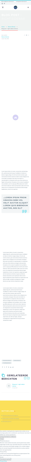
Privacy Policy (3, 461)
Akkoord (13, 436)
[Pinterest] (4, 3)
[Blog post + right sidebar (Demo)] (9, 386)
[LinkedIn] (10, 367)
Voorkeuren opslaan (5, 459)
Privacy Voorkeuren (5, 436)
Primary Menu (28, 7)
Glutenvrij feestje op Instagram (10, 415)
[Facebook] (2, 367)
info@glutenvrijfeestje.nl (8, 1)
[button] (25, 378)
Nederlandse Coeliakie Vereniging (10, 418)
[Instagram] (2, 3)
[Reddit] (12, 367)
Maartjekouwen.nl (6, 421)
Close (2, 439)
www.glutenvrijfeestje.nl (21, 1)
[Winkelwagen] (3, 7)
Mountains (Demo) (7, 360)
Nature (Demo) (5, 37)
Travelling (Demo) (6, 363)
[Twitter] (4, 367)
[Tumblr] (8, 367)
